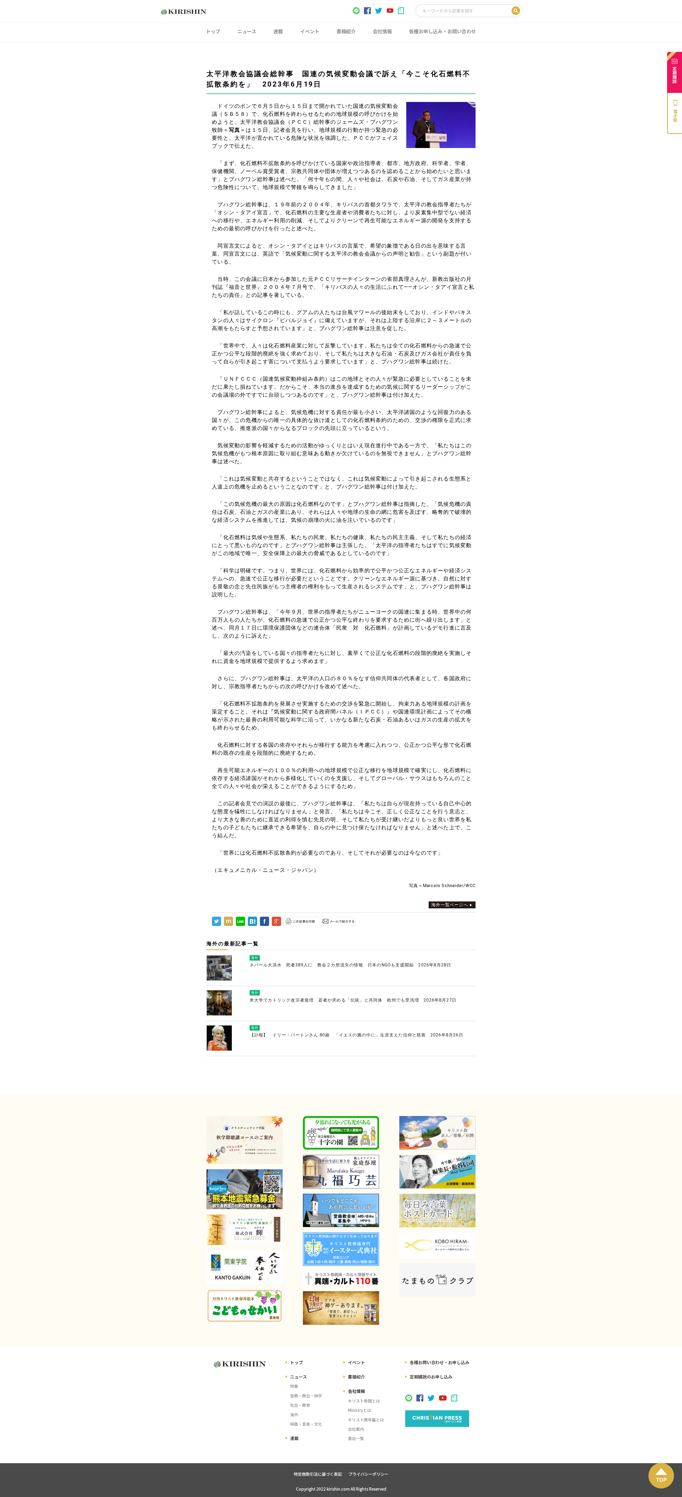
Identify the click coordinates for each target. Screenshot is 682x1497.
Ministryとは (359, 1410)
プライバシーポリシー (368, 1474)
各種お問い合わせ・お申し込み (439, 1362)
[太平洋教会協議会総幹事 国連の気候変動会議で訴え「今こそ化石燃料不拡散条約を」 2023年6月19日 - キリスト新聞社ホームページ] (252, 924)
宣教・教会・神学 (306, 1395)
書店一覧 (356, 1438)
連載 (294, 1438)
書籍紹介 (356, 1376)
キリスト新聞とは (364, 1401)
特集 (294, 1386)
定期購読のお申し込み (431, 1376)
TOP (661, 1479)
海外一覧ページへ (449, 904)
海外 (294, 1414)
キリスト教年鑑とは (366, 1419)
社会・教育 (300, 1405)
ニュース (298, 1376)
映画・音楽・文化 (306, 1424)
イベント (356, 1362)
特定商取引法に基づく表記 (318, 1474)
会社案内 (356, 1429)
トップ (296, 1362)
